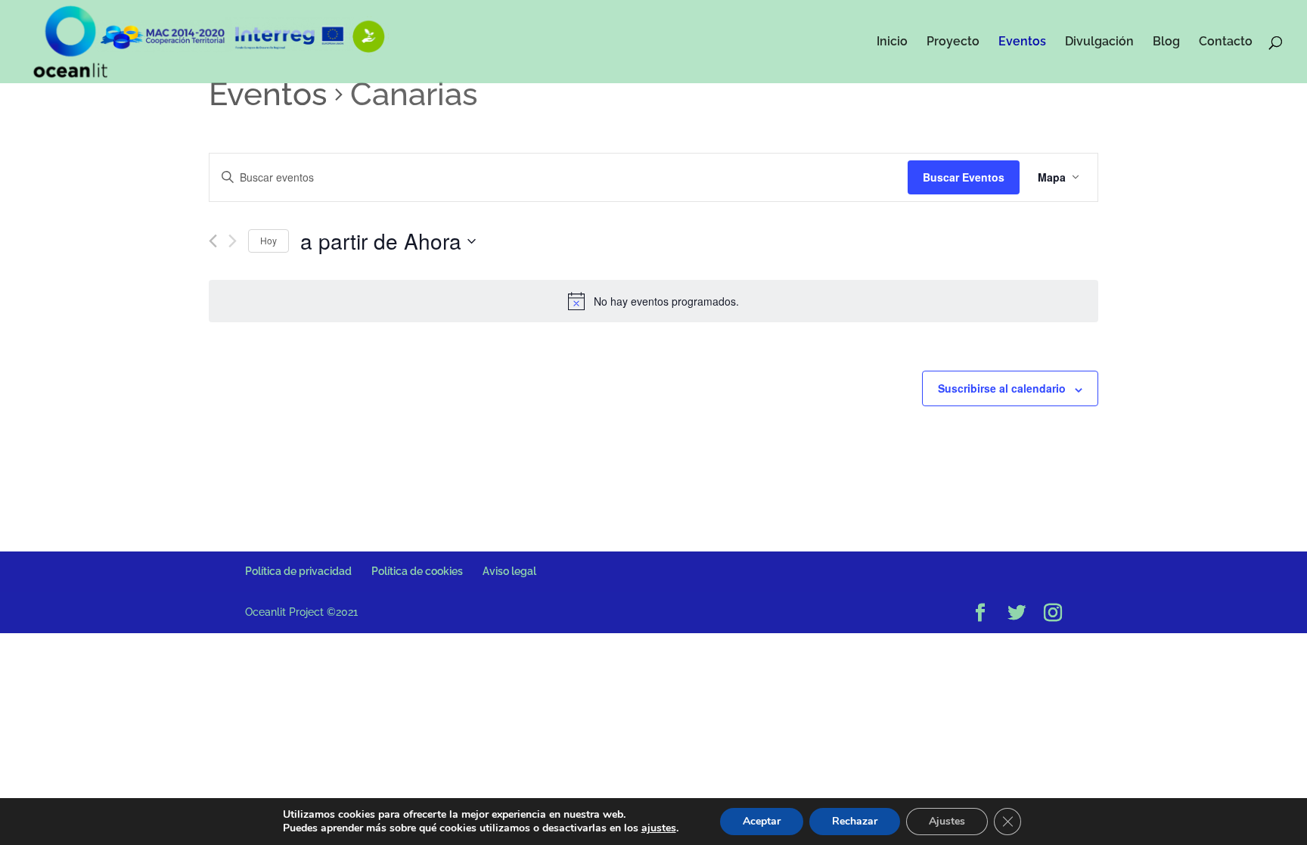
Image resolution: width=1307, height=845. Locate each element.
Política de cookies (417, 571)
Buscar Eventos (963, 177)
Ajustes (947, 821)
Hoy (268, 240)
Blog (1166, 42)
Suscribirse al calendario (1002, 388)
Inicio (892, 42)
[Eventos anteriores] (213, 241)
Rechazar (854, 821)
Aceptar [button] (762, 821)
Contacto (1226, 42)
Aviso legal (509, 571)
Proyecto (953, 42)
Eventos (1022, 42)
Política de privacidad (298, 571)
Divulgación (1099, 42)
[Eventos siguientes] (232, 241)
